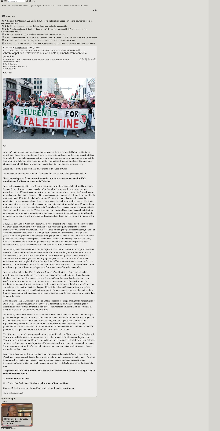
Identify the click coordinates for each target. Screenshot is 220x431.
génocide (15, 59)
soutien (18, 66)
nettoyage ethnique (24, 59)
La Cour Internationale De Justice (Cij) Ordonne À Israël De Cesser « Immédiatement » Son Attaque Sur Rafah (52, 37)
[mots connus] (89, 60)
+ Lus (53, 6)
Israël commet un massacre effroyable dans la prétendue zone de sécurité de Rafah (41, 40)
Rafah (7, 64)
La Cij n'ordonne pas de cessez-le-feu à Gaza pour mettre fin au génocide (37, 26)
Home (4, 6)
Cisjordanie (13, 64)
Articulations (23, 6)
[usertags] (83, 60)
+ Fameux (59, 6)
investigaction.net (21, 48)
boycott (24, 66)
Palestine (10, 16)
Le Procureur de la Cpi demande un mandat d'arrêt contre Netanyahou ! (36, 34)
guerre (67, 59)
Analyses (14, 6)
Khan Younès (9, 62)
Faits (8, 6)
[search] (16, 1)
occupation (41, 59)
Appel (7, 66)
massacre (60, 59)
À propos (84, 6)
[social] (80, 60)
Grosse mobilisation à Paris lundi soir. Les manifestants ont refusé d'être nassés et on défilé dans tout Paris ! (51, 44)
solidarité (13, 66)
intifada (54, 59)
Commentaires (75, 6)
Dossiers (46, 6)
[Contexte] (86, 60)
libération (8, 59)
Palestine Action (10, 68)
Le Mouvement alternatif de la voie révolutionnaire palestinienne (44, 388)
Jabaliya (17, 62)
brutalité (34, 59)
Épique (31, 6)
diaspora (48, 59)
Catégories (38, 6)
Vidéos (66, 6)
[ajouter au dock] (91, 60)
